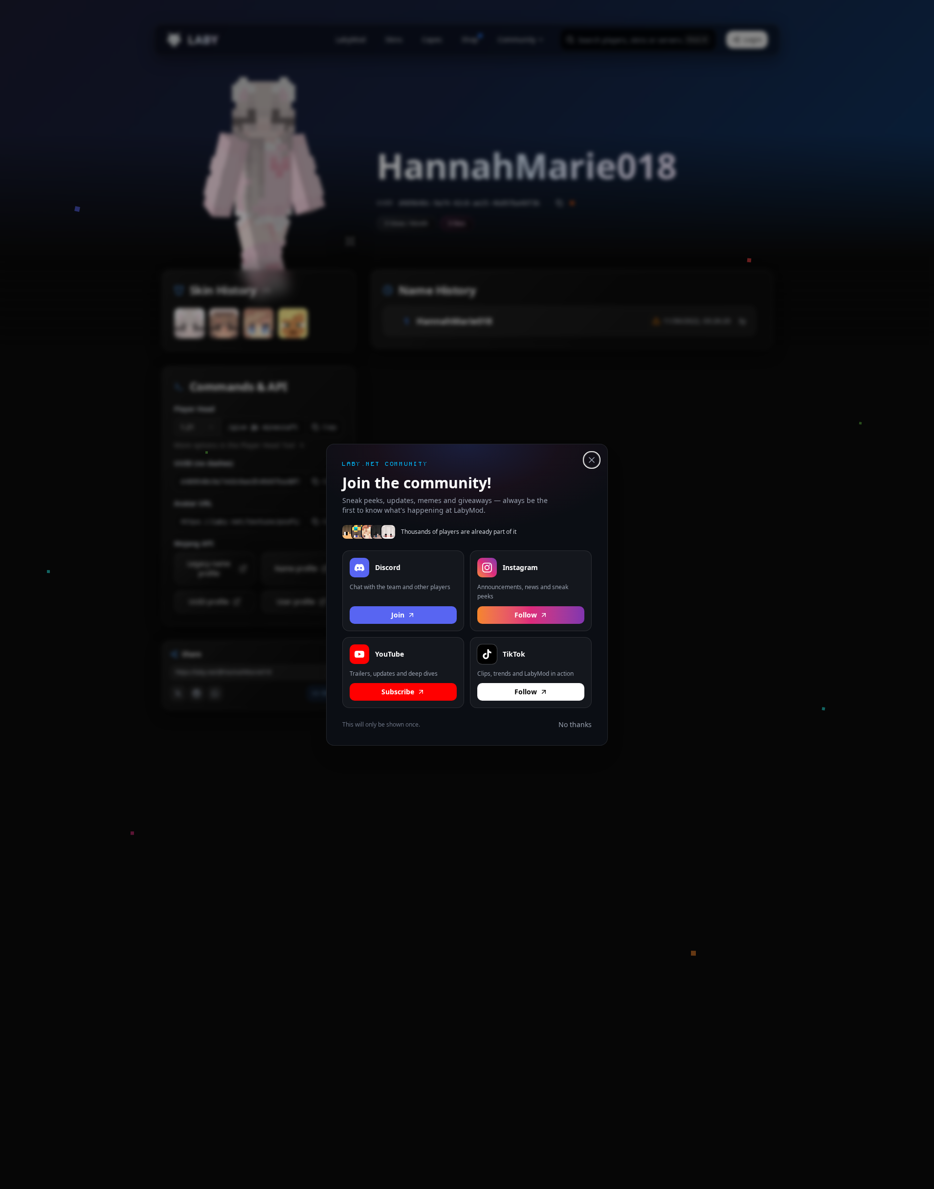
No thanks (575, 724)
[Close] (592, 460)
